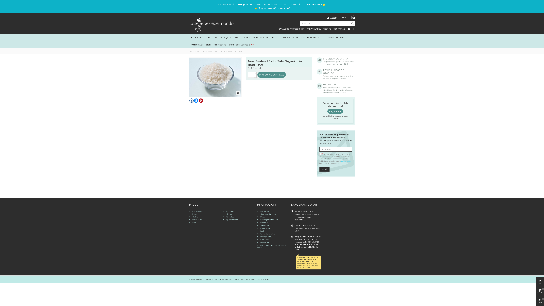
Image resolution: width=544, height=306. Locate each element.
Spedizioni (264, 225)
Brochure (264, 222)
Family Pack (197, 45)
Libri (208, 45)
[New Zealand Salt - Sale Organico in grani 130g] (215, 77)
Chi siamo (264, 211)
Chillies (246, 38)
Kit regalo (298, 38)
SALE (198, 51)
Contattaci (339, 29)
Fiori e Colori (260, 38)
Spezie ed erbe (203, 38)
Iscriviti (324, 169)
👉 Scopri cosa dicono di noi (271, 8)
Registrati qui (335, 111)
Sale (273, 38)
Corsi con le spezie (241, 45)
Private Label (314, 29)
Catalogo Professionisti (291, 29)
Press (262, 217)
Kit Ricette (220, 45)
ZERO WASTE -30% (334, 38)
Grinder (229, 214)
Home (191, 51)
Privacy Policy (266, 237)
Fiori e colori (197, 220)
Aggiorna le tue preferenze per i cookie (271, 246)
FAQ (262, 231)
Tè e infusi (284, 38)
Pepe (236, 38)
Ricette (327, 29)
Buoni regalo (314, 38)
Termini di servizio (267, 234)
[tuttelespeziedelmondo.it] (211, 25)
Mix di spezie (197, 211)
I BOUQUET (225, 38)
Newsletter (264, 242)
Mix (215, 38)
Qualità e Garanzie (268, 214)
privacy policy (346, 161)
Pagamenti (265, 228)
